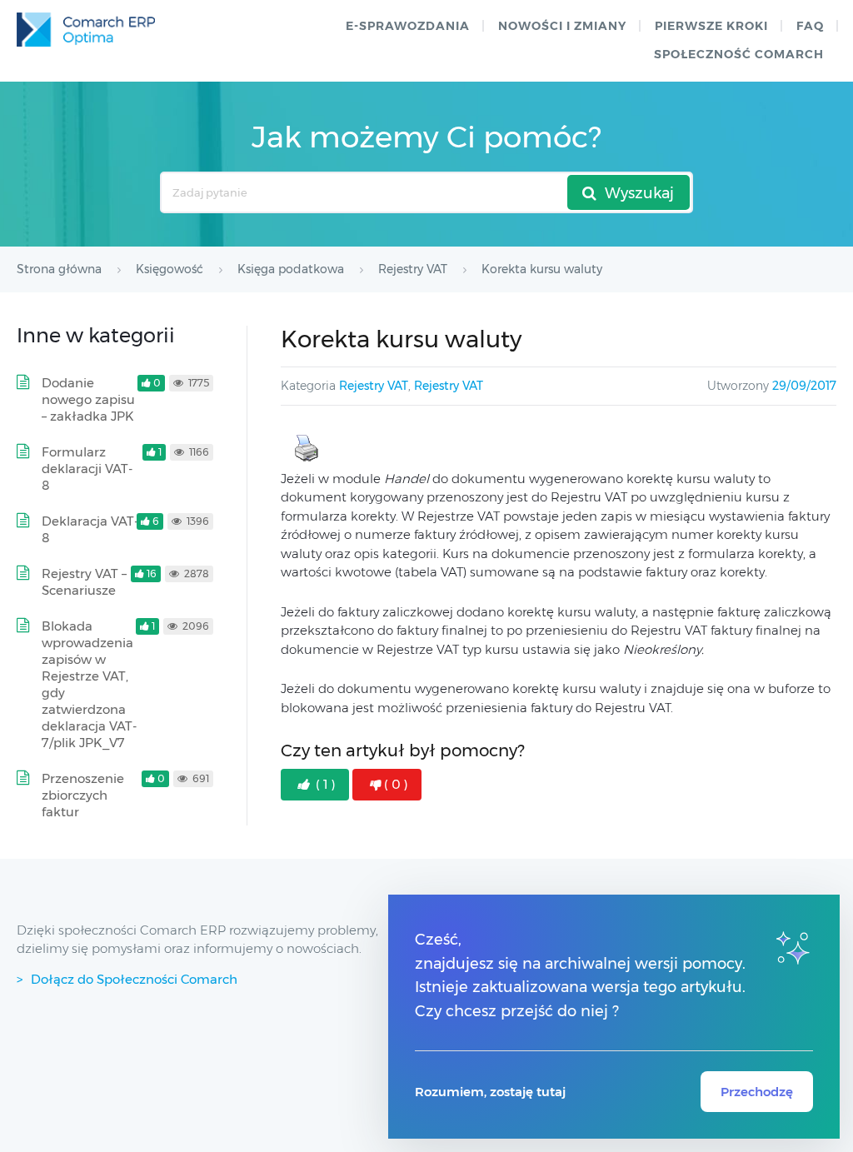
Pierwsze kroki (711, 25)
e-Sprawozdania (408, 25)
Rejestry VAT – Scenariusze (84, 582)
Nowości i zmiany (562, 25)
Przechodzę (757, 1092)
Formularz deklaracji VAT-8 (87, 468)
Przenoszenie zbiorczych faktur (83, 795)
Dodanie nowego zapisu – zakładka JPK (88, 399)
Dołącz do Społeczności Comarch (134, 979)
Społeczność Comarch (739, 54)
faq (810, 25)
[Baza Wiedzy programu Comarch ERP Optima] (86, 29)
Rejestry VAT (373, 385)
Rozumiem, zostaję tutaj (490, 1092)
